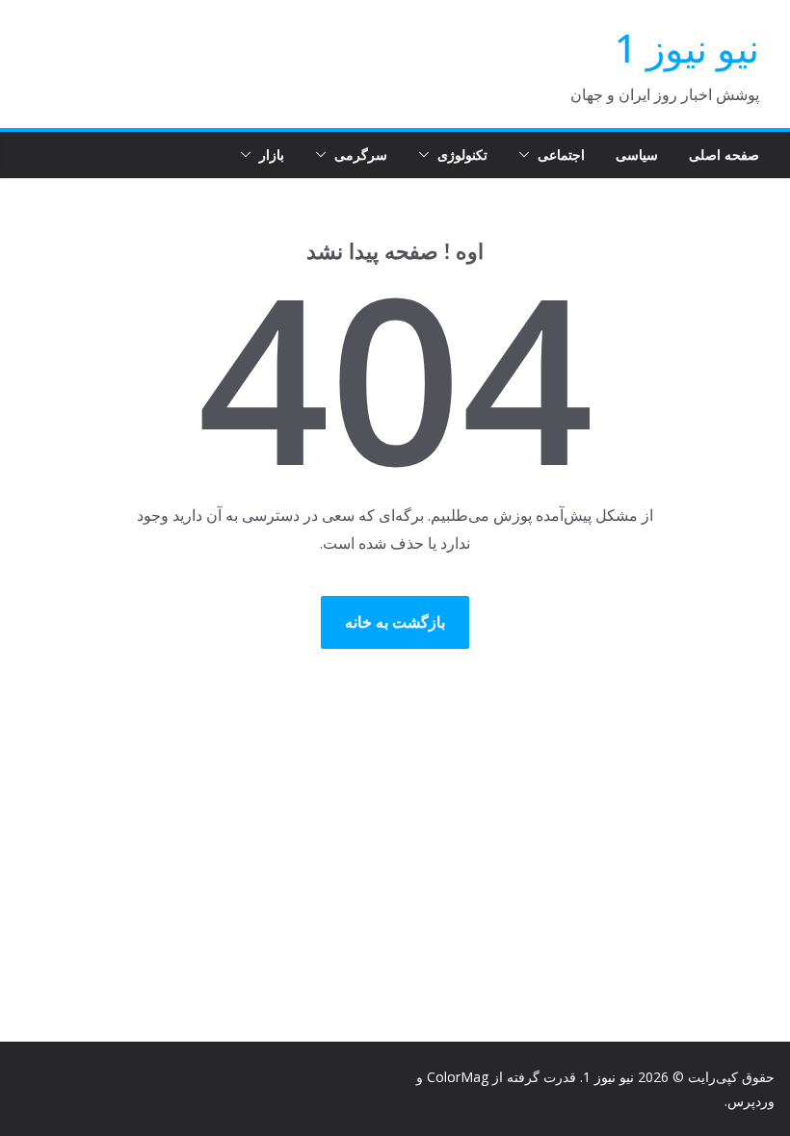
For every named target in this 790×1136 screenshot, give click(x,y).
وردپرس (751, 1101)
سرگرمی (360, 154)
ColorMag (457, 1077)
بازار (271, 154)
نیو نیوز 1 (687, 47)
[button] (528, 155)
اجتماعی (561, 154)
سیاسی (637, 154)
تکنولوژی (462, 154)
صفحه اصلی (724, 154)
